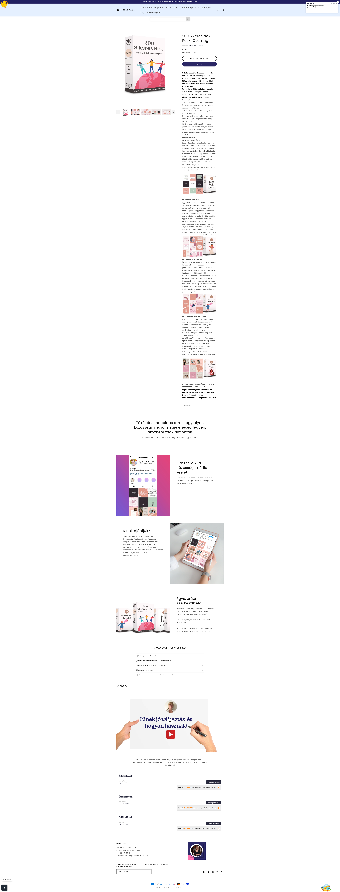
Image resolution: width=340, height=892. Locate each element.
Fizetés (199, 64)
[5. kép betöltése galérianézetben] (166, 112)
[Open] (4, 888)
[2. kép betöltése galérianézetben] (135, 112)
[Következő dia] (173, 112)
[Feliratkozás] (149, 871)
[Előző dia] (118, 112)
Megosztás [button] (188, 405)
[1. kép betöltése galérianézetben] (125, 112)
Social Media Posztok (166, 888)
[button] (222, 10)
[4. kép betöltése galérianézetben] (156, 112)
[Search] (188, 19)
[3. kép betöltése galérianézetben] (146, 112)
